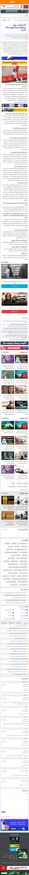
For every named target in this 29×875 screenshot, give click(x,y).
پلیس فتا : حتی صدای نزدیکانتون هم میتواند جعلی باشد (15, 328)
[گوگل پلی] (14, 842)
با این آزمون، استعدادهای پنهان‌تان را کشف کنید (17, 334)
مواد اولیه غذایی (11, 558)
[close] (1, 865)
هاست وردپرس (6, 576)
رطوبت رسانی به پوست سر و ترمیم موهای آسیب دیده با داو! (14, 332)
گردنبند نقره (10, 546)
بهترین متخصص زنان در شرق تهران (19, 579)
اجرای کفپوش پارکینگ (22, 582)
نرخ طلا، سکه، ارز (8, 610)
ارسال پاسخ (4, 685)
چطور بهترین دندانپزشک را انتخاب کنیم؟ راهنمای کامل (16, 669)
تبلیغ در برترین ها (11, 857)
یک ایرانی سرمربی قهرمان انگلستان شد (19, 651)
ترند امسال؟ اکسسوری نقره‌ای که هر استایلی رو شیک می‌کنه (14, 330)
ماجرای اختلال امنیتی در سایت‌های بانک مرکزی (17, 636)
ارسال (3, 812)
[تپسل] (2, 262)
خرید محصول (14, 312)
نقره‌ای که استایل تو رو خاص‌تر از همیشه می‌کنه (17, 326)
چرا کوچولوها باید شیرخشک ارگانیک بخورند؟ (18, 339)
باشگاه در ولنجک (23, 564)
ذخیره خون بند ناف (23, 573)
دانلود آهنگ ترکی (6, 579)
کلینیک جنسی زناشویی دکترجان (20, 570)
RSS (10, 858)
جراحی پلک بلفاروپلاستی (13, 564)
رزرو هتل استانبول (23, 561)
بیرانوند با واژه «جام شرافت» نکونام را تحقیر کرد (16, 600)
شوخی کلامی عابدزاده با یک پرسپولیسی (18, 641)
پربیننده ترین (10, 623)
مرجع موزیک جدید (23, 552)
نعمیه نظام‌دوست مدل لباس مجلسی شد (18, 659)
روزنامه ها (24, 610)
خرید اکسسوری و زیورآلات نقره (20, 549)
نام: (27, 793)
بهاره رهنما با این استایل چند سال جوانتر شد (17, 633)
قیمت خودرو (23, 613)
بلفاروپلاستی (7, 543)
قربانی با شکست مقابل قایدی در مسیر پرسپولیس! (17, 671)
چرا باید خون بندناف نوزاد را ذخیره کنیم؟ (19, 324)
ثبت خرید (14, 286)
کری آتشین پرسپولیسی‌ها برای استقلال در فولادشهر (15, 595)
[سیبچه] (14, 839)
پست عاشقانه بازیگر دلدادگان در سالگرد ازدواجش (17, 643)
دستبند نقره (17, 546)
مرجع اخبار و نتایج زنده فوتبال (11, 552)
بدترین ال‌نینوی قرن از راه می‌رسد (20, 638)
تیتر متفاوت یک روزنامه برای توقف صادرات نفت (17, 661)
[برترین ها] (12, 2)
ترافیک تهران (23, 616)
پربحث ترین (3, 623)
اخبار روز (17, 855)
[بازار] (14, 846)
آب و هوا (10, 613)
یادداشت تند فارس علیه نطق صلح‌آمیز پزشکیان (17, 628)
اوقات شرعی (23, 619)
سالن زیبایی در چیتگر (13, 573)
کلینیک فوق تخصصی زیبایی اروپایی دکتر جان (17, 567)
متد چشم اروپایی (14, 561)
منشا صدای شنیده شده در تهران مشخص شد (18, 654)
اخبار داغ (18, 623)
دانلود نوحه (13, 576)
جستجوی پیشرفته (16, 858)
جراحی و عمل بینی (14, 585)
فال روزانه (10, 616)
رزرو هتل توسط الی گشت (21, 558)
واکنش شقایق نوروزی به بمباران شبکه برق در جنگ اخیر (15, 646)
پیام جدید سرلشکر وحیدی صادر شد (19, 674)
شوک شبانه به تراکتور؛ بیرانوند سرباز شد (19, 666)
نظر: (27, 799)
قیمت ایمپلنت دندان (23, 543)
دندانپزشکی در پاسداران (22, 576)
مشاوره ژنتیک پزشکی (7, 570)
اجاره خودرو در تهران (16, 555)
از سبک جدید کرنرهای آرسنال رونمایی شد (18, 664)
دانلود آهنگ (24, 555)
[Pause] (3, 277)
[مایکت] (14, 850)
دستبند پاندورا (9, 549)
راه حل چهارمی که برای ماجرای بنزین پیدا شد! (17, 656)
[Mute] (5, 277)
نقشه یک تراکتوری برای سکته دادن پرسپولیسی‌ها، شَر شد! (14, 592)
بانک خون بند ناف (23, 585)
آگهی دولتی (4, 857)
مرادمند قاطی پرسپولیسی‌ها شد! (19, 597)
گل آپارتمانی (6, 561)
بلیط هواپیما (14, 543)
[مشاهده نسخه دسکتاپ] (2, 2)
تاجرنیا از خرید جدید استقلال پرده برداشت (18, 649)
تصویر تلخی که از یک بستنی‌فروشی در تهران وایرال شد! (15, 630)
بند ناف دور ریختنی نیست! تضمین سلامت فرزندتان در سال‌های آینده (16, 336)
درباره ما (6, 855)
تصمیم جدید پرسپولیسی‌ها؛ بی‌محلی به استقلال (16, 602)
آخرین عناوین (24, 623)
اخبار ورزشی (11, 855)
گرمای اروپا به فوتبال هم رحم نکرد (20, 626)
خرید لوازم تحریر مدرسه (11, 582)
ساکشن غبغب (24, 546)
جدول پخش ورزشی (8, 619)
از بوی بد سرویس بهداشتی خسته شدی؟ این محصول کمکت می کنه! (14, 321)
